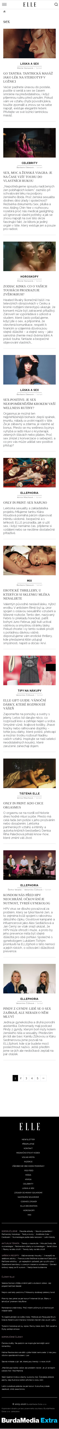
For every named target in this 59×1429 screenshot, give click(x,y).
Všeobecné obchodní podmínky (28, 1166)
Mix (29, 580)
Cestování (6, 1237)
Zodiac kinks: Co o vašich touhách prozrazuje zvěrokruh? (25, 290)
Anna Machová (25, 497)
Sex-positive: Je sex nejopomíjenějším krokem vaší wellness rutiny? (29, 403)
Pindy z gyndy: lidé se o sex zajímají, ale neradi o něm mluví (27, 1012)
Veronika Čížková (25, 695)
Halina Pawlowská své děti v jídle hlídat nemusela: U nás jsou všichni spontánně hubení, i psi (29, 1353)
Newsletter (28, 1139)
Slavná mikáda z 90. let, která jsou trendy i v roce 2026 (26, 1361)
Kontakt (28, 1148)
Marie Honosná (25, 68)
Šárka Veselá (15, 890)
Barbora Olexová (25, 167)
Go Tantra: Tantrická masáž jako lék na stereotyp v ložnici (28, 77)
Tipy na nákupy (29, 690)
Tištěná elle (29, 793)
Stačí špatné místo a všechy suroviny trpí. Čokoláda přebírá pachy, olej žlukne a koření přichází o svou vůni (28, 1378)
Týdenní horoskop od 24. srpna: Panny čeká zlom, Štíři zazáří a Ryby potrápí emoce (29, 1327)
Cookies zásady (29, 1201)
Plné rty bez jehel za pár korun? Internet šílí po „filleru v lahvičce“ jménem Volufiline (26, 1300)
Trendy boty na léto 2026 (34, 1249)
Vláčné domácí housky (31, 1255)
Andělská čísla (42, 1234)
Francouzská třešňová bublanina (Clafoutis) (37, 1258)
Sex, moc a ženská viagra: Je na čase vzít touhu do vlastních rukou (27, 177)
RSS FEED (28, 1170)
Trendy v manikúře (29, 1243)
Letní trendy (49, 1237)
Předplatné (28, 1144)
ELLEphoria (29, 492)
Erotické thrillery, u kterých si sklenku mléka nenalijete (26, 594)
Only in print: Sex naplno (25, 502)
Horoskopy (29, 276)
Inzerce (28, 1161)
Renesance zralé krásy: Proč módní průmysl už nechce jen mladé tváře (28, 1309)
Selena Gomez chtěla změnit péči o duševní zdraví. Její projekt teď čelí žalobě (26, 1284)
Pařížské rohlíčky (9, 1261)
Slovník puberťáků (43, 1231)
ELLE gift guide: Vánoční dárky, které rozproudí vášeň (24, 704)
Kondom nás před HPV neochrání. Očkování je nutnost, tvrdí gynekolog (26, 899)
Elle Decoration (28, 1206)
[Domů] (29, 1126)
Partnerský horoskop (11, 1234)
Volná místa (28, 1157)
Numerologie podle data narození (27, 1237)
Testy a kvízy (28, 1234)
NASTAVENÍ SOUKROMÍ (28, 1197)
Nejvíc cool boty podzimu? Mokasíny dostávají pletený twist (28, 1292)
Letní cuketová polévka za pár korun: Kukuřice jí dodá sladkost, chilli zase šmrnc (25, 1387)
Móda (28, 1175)
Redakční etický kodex (28, 1153)
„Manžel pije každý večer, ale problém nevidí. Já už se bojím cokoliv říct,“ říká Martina (28, 1369)
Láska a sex (29, 63)
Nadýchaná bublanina (37, 1267)
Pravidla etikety (26, 1231)
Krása (28, 1179)
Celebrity (30, 163)
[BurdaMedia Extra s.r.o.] (29, 1420)
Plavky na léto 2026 (11, 1249)
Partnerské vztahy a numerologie (30, 1246)
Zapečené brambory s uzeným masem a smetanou (25, 1264)
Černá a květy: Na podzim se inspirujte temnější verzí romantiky (25, 1344)
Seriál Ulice (52, 1246)
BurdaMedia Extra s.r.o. (36, 1404)
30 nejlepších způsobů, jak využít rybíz (36, 1261)
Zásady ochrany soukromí (28, 1193)
